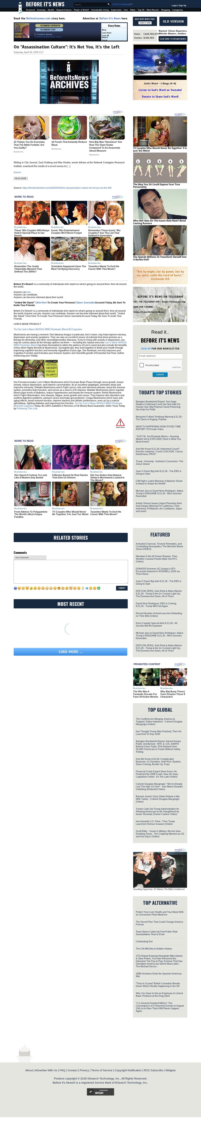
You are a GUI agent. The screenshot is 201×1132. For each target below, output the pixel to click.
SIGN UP (146, 348)
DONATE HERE (145, 23)
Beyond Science (64, 10)
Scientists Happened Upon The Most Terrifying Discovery (68, 267)
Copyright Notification (128, 1070)
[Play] (160, 62)
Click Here (41, 302)
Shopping (165, 10)
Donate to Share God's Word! (160, 96)
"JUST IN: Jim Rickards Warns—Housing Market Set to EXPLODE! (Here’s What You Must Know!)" (158, 439)
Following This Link (27, 408)
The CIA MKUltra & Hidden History (154, 948)
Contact (72, 1070)
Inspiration (116, 10)
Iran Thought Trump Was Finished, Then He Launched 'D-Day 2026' (158, 732)
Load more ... (70, 651)
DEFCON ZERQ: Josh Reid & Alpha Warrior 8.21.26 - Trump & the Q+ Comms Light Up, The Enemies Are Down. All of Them (159, 594)
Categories (177, 10)
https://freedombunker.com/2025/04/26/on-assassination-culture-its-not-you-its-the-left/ (66, 188)
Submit (160, 374)
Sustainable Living (100, 10)
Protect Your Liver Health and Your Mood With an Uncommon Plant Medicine (160, 913)
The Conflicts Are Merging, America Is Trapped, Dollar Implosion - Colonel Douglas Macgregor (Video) (159, 721)
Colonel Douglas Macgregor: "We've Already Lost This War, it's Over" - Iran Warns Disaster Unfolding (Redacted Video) (159, 786)
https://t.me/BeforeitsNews (149, 312)
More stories (56, 37)
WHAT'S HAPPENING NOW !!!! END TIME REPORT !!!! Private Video (158, 427)
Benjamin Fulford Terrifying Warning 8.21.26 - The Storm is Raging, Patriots (159, 418)
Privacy (84, 1070)
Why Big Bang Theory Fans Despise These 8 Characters (172, 694)
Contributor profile (41, 37)
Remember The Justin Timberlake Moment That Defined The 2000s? (28, 269)
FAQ (62, 1070)
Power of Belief (81, 10)
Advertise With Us (46, 1070)
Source (17, 172)
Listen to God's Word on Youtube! (160, 90)
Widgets (170, 1070)
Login (174, 5)
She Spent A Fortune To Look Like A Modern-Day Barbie (30, 476)
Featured (30, 10)
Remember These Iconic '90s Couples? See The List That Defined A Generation (104, 233)
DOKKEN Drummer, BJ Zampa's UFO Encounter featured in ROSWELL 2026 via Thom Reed (158, 571)
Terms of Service (101, 1070)
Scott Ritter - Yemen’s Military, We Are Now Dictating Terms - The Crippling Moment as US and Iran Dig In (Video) (160, 834)
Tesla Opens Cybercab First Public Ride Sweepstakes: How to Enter (157, 933)
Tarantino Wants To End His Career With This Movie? (103, 267)
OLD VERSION (173, 21)
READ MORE (20, 178)
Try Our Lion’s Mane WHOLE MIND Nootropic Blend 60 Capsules (48, 329)
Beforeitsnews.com (38, 18)
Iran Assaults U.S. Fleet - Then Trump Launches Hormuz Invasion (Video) (155, 822)
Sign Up (182, 5)
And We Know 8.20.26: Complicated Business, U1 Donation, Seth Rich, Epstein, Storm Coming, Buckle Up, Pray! (158, 762)
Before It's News (45, 4)
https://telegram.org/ (174, 301)
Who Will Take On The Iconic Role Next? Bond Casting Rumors (159, 222)
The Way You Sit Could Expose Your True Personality (156, 186)
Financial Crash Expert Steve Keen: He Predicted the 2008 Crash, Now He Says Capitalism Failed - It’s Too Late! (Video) (157, 774)
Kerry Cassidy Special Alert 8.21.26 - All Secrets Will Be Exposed (156, 624)
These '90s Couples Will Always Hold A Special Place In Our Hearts (31, 233)
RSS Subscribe (153, 1070)
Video (132, 10)
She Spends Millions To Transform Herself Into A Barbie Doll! (160, 258)
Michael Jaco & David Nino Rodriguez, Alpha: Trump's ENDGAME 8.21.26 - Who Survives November (159, 493)
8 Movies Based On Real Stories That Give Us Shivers (70, 476)
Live (126, 10)
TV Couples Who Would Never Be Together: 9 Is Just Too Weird (70, 513)
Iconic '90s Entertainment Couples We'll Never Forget (66, 231)
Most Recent (153, 10)
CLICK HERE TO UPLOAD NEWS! (173, 39)
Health (51, 10)
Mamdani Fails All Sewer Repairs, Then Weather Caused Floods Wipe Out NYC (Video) (156, 559)
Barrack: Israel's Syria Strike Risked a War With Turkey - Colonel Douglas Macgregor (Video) (158, 799)
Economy (41, 10)
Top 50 (141, 10)
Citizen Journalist (85, 302)
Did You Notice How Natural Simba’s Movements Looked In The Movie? (107, 477)
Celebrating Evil (144, 941)
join (29, 292)
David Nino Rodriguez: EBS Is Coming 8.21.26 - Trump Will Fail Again (156, 604)
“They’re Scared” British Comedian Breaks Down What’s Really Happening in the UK (158, 984)
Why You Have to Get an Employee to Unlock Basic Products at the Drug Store (159, 994)
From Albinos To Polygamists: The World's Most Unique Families (31, 514)
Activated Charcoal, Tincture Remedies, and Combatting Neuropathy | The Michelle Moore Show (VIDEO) (159, 546)
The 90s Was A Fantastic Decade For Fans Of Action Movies (145, 694)
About (29, 1070)
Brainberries (20, 227)
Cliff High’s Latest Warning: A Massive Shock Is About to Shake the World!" (159, 482)
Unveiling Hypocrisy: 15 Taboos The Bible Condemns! (159, 889)
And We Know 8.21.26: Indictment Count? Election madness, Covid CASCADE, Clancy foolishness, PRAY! (159, 451)
